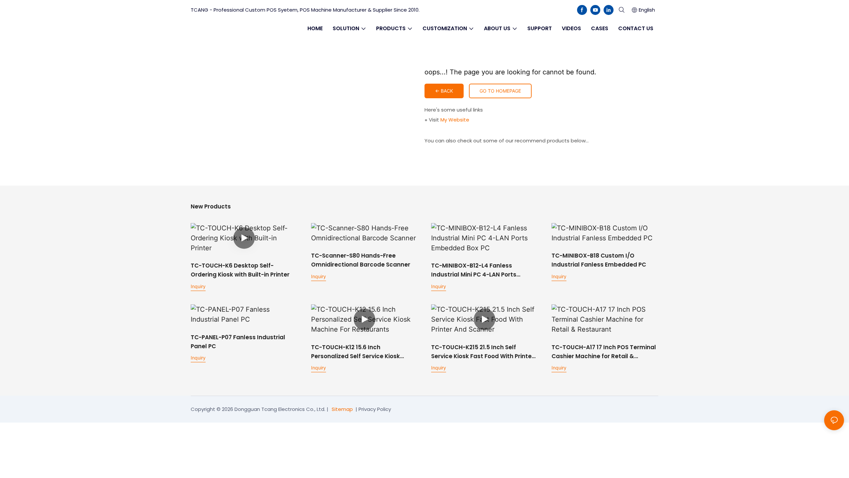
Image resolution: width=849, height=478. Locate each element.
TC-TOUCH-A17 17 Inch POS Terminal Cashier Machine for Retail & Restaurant (604, 352)
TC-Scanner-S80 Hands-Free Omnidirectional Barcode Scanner (360, 260)
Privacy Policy (375, 409)
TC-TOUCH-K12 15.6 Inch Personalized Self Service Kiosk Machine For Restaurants (355, 352)
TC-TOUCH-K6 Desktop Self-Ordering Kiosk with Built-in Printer (240, 270)
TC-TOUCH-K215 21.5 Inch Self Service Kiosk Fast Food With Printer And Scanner (482, 352)
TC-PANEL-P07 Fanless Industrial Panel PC (238, 341)
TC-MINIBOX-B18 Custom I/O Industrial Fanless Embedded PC (599, 260)
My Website (454, 119)
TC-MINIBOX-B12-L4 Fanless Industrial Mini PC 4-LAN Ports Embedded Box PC (473, 270)
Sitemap (342, 409)
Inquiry (198, 286)
